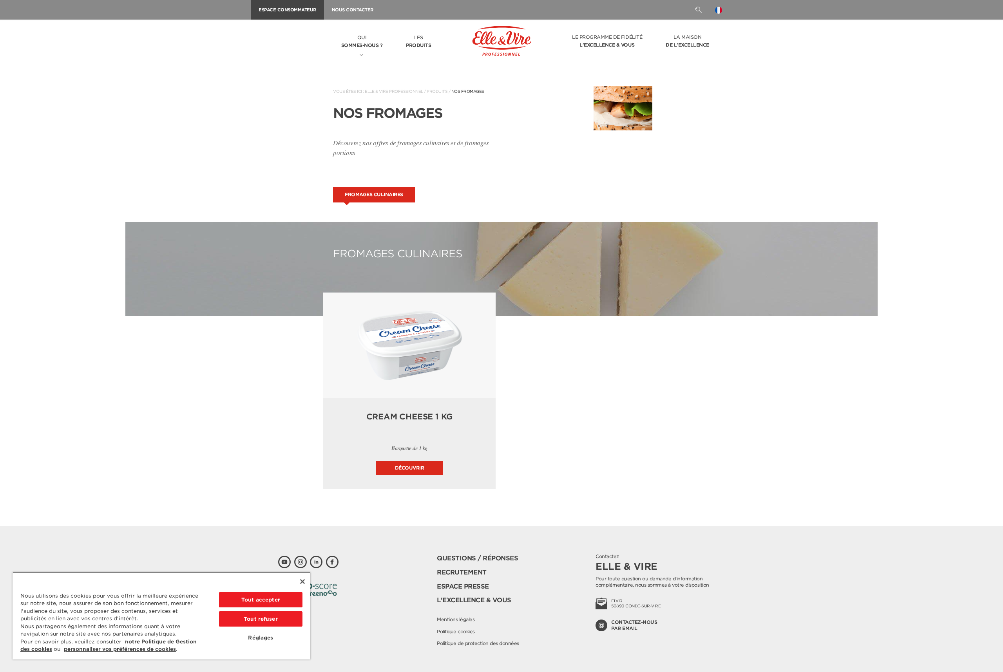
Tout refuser (261, 619)
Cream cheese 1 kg (409, 416)
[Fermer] (302, 581)
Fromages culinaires (374, 194)
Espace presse (463, 586)
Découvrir (409, 468)
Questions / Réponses (477, 558)
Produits (437, 91)
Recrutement (462, 572)
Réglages (260, 638)
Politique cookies (456, 631)
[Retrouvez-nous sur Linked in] (316, 562)
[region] (161, 615)
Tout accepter (260, 600)
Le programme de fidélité (607, 41)
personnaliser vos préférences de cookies (120, 649)
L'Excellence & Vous (474, 600)
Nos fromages (467, 91)
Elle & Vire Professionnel (394, 91)
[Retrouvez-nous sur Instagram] (300, 562)
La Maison (687, 41)
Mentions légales (455, 619)
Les (418, 41)
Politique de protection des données (478, 643)
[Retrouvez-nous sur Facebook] (332, 562)
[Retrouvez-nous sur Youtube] (284, 562)
